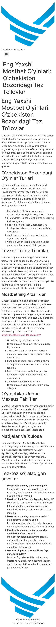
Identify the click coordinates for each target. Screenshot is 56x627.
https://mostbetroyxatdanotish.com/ (21, 334)
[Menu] (6, 54)
